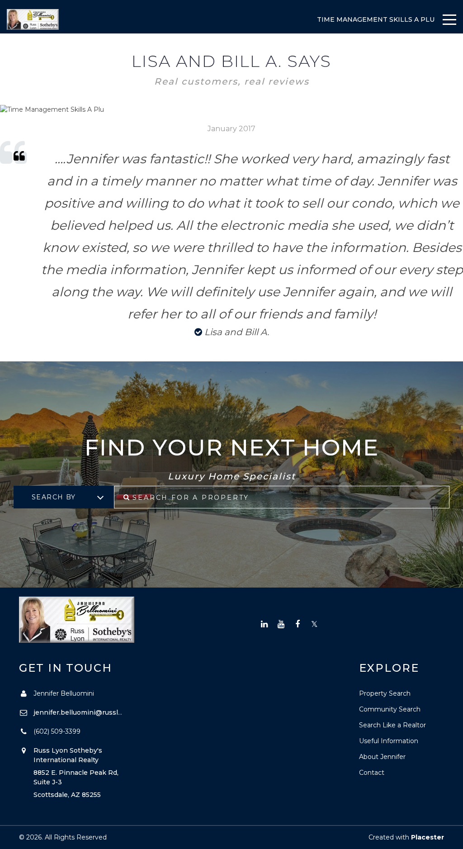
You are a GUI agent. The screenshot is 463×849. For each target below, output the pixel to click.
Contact (371, 772)
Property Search (385, 693)
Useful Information (388, 741)
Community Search (389, 709)
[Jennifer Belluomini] (33, 19)
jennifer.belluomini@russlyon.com (89, 712)
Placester (427, 837)
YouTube (281, 624)
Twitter (314, 624)
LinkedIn (264, 624)
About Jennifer (382, 757)
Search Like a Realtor (392, 725)
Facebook (297, 624)
